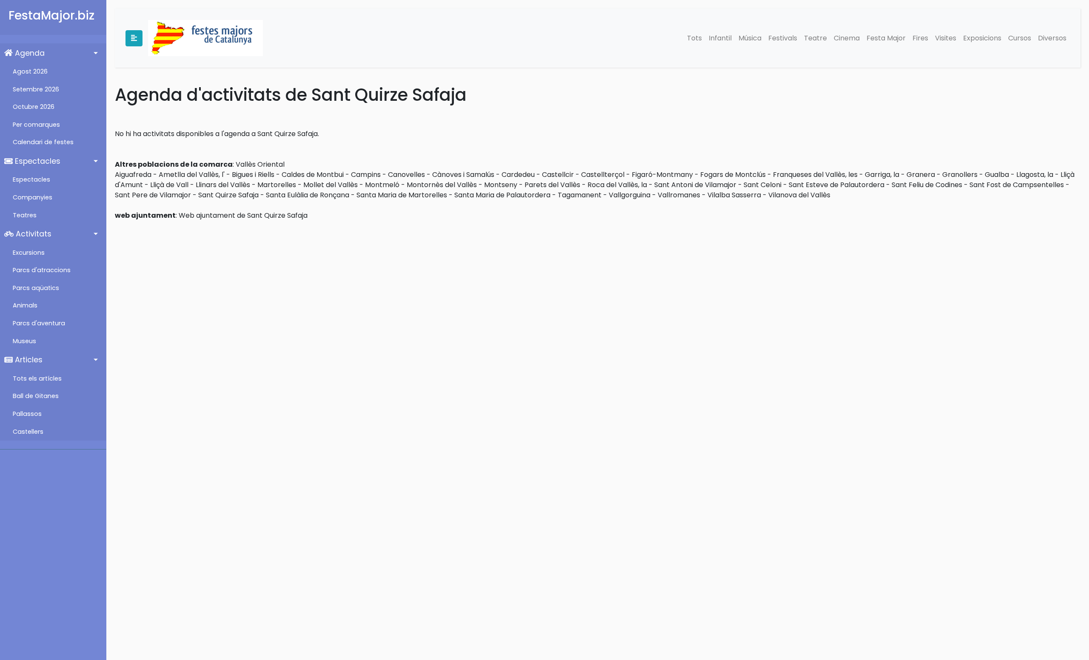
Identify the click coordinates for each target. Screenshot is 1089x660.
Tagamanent (580, 195)
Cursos (1019, 38)
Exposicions (982, 38)
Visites (945, 38)
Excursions (29, 252)
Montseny (500, 185)
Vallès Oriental (260, 164)
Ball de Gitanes (36, 396)
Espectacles (36, 161)
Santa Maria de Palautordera (502, 195)
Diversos (1052, 38)
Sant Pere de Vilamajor (153, 195)
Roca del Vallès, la (617, 185)
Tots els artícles (37, 378)
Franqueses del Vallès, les (815, 174)
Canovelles (406, 174)
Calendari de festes (43, 142)
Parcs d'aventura (39, 323)
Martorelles (276, 185)
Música (749, 38)
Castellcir (558, 174)
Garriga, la (882, 174)
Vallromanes (679, 195)
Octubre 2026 (33, 106)
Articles (28, 360)
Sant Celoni (762, 185)
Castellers (28, 431)
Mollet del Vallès (330, 185)
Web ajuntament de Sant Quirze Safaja (243, 215)
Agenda (29, 53)
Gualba (997, 174)
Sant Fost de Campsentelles (1016, 185)
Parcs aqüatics (36, 288)
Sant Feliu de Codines (927, 185)
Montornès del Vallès (442, 185)
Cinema (847, 38)
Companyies (32, 197)
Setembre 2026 (36, 89)
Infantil (720, 38)
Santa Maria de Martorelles (401, 195)
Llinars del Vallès (223, 185)
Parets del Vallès (552, 185)
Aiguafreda (133, 174)
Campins (366, 174)
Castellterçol (602, 174)
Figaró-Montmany (662, 174)
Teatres (25, 215)
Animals (25, 305)
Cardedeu (518, 174)
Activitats (32, 234)
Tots (694, 38)
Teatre (815, 38)
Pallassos (27, 414)
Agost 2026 (30, 71)
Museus (24, 341)
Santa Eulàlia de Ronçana (307, 195)
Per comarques (36, 124)
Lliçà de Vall (169, 185)
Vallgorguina (629, 195)
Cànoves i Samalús (463, 174)
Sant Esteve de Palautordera (836, 185)
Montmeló (382, 185)
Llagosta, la (1034, 174)
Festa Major (886, 38)
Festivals (782, 38)
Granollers (960, 174)
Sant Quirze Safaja (228, 195)
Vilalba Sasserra (734, 195)
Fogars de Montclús (733, 174)
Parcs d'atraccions (42, 270)
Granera (921, 174)
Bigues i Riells (253, 174)
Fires (920, 38)
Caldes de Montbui (313, 174)
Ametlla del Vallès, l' (192, 174)
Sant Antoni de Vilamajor (695, 185)
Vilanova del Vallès (799, 195)
